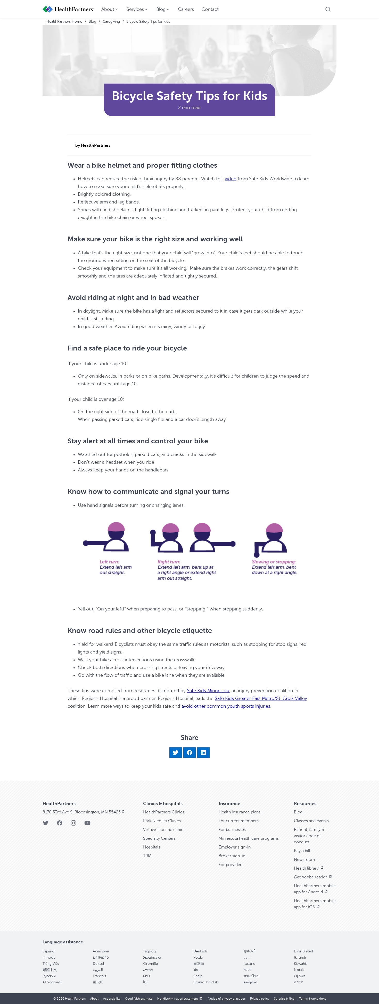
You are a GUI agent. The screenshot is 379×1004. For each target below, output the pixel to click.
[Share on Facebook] (189, 752)
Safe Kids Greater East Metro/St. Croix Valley (261, 698)
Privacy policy (259, 998)
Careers (186, 9)
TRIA (147, 856)
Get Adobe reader (311, 877)
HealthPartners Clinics (163, 812)
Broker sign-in (232, 856)
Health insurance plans (239, 812)
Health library (307, 868)
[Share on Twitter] (175, 752)
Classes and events (311, 821)
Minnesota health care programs (249, 838)
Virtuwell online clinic (163, 829)
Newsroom (304, 859)
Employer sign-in (235, 847)
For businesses (232, 829)
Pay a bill (302, 850)
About (94, 998)
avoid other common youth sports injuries (226, 706)
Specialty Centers (159, 838)
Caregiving (111, 21)
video (230, 178)
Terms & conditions (312, 998)
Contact (210, 9)
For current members (239, 821)
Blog (92, 21)
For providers (231, 864)
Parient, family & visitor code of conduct (309, 835)
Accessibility (111, 998)
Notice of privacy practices (226, 998)
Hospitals (151, 847)
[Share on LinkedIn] (203, 752)
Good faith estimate (139, 998)
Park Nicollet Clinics (162, 821)
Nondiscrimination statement (178, 998)
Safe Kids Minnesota (208, 690)
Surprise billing (284, 998)
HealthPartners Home (64, 21)
